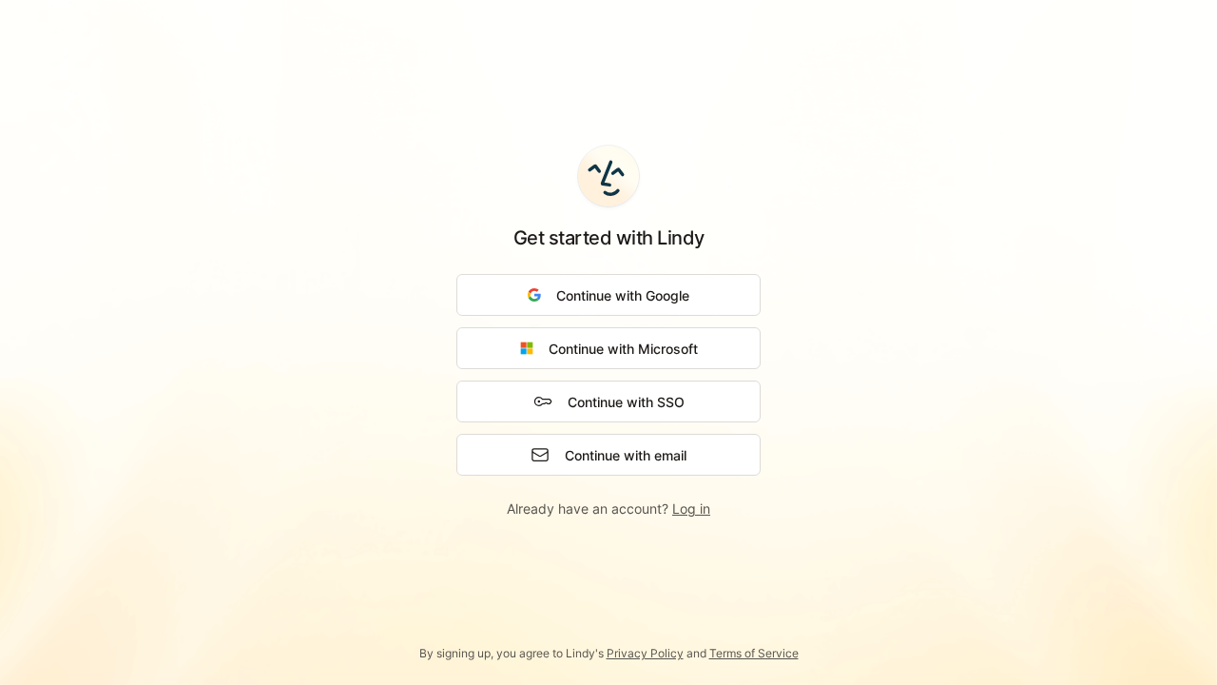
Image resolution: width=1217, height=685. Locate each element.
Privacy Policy (645, 653)
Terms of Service (754, 653)
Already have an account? (608, 508)
